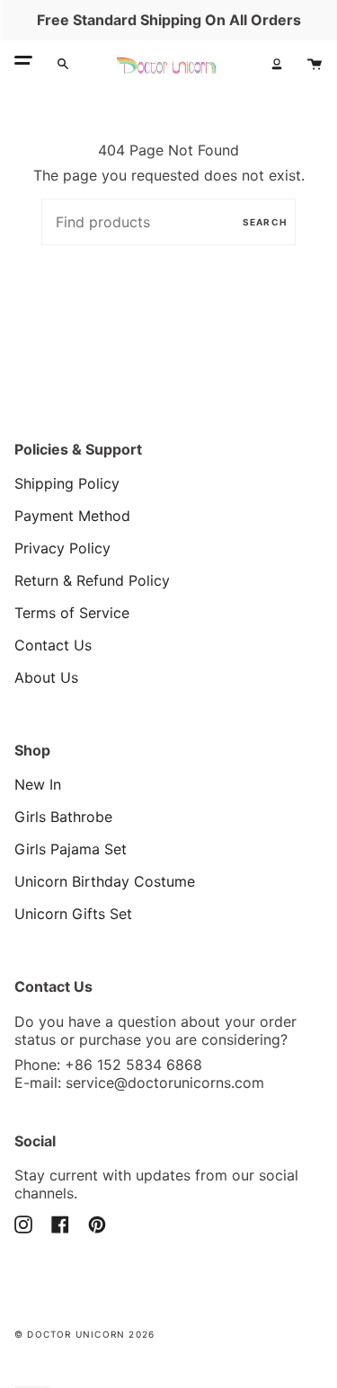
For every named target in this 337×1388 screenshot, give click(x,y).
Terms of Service (71, 613)
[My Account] (277, 63)
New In (37, 784)
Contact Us (53, 645)
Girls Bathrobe (63, 817)
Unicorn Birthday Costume (104, 881)
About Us (46, 677)
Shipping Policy (67, 483)
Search (265, 222)
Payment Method (72, 516)
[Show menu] (23, 64)
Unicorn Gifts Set (73, 914)
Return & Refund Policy (92, 580)
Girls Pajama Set (70, 849)
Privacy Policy (62, 548)
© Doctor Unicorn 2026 (84, 1334)
